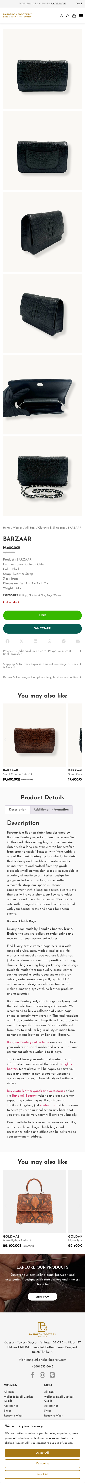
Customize (42, 1463)
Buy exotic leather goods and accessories (36, 1091)
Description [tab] (17, 809)
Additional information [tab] (51, 809)
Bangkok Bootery (24, 1095)
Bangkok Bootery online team (28, 1042)
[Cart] (74, 16)
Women (18, 527)
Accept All (42, 1452)
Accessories (11, 1405)
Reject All (42, 1474)
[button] (80, 15)
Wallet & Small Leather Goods (18, 1398)
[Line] (52, 1375)
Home (6, 527)
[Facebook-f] (33, 1375)
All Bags (30, 527)
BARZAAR (10, 770)
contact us (47, 1105)
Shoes (7, 1410)
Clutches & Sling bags (51, 527)
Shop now (58, 4)
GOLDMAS (11, 1236)
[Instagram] (42, 1375)
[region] (42, 1451)
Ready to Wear (13, 1415)
